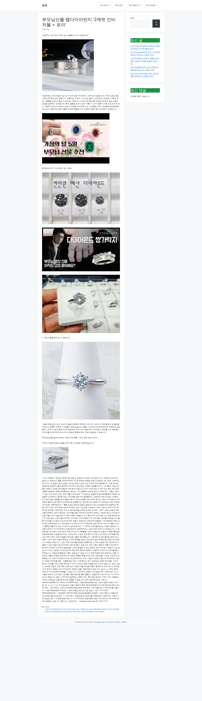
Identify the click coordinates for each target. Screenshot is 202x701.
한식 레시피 (104, 5)
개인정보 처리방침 (113, 622)
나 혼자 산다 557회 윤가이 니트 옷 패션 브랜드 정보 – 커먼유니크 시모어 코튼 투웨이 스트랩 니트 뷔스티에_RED (82, 609)
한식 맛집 (119, 5)
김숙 (44, 5)
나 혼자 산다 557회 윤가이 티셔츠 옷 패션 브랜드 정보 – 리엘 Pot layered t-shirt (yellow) (74, 611)
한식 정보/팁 (150, 5)
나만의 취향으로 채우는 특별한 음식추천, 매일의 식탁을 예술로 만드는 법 (144, 61)
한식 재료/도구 (134, 5)
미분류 (47, 607)
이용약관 (124, 622)
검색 (132, 18)
